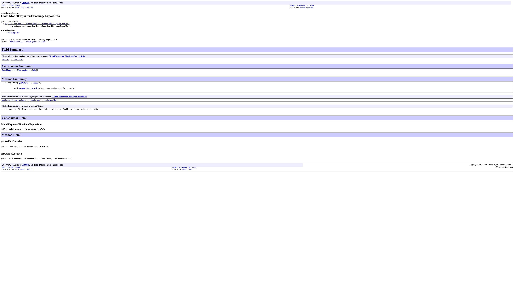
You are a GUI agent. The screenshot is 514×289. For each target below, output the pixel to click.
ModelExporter (12, 33)
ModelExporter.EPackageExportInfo (19, 70)
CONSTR (23, 7)
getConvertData (9, 100)
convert (5, 60)
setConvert (36, 100)
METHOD (30, 7)
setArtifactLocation (29, 88)
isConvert (24, 100)
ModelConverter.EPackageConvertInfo (28, 42)
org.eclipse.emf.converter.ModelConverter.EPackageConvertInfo (37, 24)
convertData (17, 60)
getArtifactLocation (29, 83)
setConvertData (51, 100)
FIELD (17, 7)
